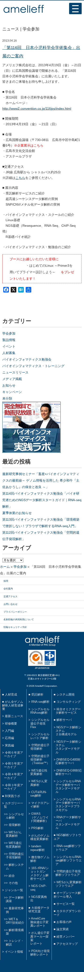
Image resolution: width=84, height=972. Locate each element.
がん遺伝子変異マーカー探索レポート (39, 938)
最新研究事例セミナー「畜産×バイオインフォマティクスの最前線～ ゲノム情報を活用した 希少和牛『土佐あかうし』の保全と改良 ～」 (40, 480)
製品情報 (8, 340)
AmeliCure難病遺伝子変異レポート (39, 922)
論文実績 (62, 929)
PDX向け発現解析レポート (40, 952)
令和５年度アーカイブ (13, 765)
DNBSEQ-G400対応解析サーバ (68, 761)
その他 (13, 883)
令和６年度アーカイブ (13, 754)
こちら (20, 178)
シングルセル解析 (15, 815)
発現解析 (15, 825)
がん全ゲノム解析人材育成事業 (12, 705)
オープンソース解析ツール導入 (67, 894)
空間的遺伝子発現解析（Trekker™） (40, 759)
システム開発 (65, 694)
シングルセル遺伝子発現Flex (39, 723)
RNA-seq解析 (40, 701)
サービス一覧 (65, 904)
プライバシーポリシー (15, 612)
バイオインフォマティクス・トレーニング (33, 366)
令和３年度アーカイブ (13, 786)
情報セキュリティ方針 (15, 627)
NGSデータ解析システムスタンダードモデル (68, 747)
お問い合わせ (11, 604)
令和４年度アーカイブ (13, 775)
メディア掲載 (12, 379)
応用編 (9, 738)
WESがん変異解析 (14, 834)
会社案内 (8, 588)
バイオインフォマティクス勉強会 (26, 359)
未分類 (7, 398)
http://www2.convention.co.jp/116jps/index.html (36, 108)
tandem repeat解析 (37, 847)
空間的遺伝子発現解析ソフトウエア (68, 873)
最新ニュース (14, 716)
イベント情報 (14, 951)
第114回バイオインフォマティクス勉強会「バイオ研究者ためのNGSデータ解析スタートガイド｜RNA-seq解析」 (41, 500)
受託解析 (37, 694)
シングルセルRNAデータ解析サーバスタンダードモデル (68, 786)
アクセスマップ (67, 944)
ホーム (5, 566)
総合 (12, 875)
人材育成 (11, 694)
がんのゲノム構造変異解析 (39, 837)
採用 (6, 581)
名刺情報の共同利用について (19, 619)
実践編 (9, 745)
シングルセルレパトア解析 (39, 735)
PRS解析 (37, 828)
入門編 (9, 730)
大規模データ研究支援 (38, 909)
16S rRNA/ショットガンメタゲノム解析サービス (39, 873)
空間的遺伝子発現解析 (15, 855)
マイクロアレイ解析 (39, 804)
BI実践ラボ (12, 796)
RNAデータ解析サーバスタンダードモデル (68, 822)
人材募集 (8, 353)
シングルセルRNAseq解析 (39, 710)
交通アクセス (11, 596)
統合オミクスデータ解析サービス (68, 710)
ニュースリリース (15, 372)
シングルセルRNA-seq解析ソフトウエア (69, 860)
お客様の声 (64, 922)
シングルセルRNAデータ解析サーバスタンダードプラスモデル (68, 805)
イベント (8, 346)
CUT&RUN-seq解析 (38, 793)
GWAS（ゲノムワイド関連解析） (39, 817)
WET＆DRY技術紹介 (15, 920)
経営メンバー (65, 936)
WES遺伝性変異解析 (14, 844)
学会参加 (8, 333)
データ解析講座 (15, 899)
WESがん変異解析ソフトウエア (69, 883)
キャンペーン (12, 392)
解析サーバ (64, 720)
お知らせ (8, 385)
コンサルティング (68, 701)
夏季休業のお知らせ (17, 513)
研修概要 (11, 723)
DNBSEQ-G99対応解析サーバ (69, 772)
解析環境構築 (15, 931)
